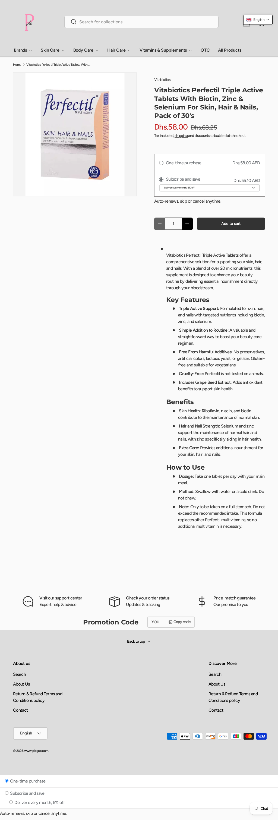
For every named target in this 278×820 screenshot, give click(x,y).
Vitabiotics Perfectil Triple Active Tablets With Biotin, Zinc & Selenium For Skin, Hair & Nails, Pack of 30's (58, 64)
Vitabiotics (162, 79)
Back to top (136, 641)
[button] (258, 19)
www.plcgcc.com (36, 751)
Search (19, 674)
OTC (205, 50)
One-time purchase (27, 781)
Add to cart (231, 223)
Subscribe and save (27, 793)
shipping (181, 135)
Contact (20, 710)
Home (17, 64)
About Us (21, 684)
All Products (229, 50)
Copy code (182, 622)
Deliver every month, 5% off (39, 802)
